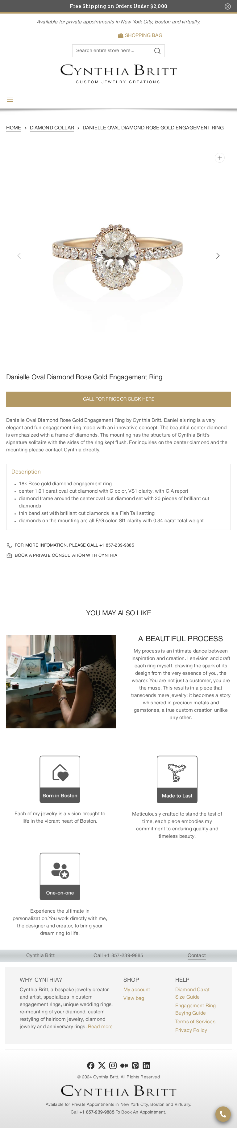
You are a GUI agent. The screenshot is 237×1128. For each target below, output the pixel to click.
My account (136, 990)
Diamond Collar (52, 128)
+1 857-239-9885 (116, 546)
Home (13, 128)
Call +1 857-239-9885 (118, 956)
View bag (133, 998)
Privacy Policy (191, 1030)
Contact (197, 956)
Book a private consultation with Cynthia (66, 556)
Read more (100, 1027)
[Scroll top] (230, 1121)
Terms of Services (195, 1022)
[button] (141, 36)
